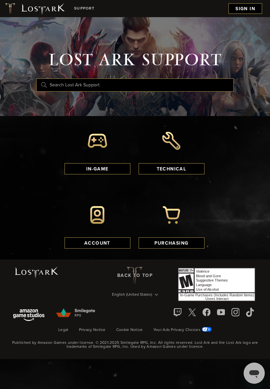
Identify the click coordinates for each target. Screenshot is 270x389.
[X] (192, 312)
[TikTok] (250, 312)
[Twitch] (177, 312)
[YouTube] (221, 312)
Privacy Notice (92, 330)
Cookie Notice (129, 330)
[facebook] (206, 312)
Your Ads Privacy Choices (177, 330)
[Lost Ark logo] (34, 8)
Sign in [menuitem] (245, 9)
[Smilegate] (76, 313)
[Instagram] (235, 312)
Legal (63, 330)
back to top (135, 275)
